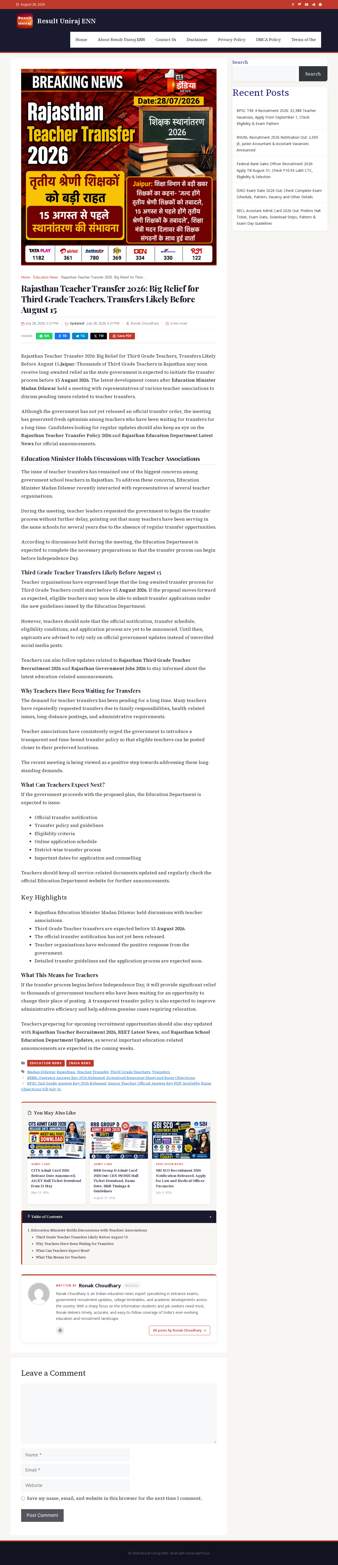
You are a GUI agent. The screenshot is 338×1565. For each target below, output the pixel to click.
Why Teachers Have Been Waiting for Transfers (75, 1244)
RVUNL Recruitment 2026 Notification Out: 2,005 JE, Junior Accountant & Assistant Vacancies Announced (277, 144)
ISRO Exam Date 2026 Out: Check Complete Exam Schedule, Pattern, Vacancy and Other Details (279, 193)
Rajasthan (66, 1071)
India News (80, 1063)
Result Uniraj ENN (66, 20)
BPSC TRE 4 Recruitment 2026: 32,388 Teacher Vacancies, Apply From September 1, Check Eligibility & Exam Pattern (276, 117)
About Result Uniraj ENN (121, 39)
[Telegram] (313, 4)
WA (46, 336)
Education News (45, 277)
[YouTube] (306, 4)
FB (65, 336)
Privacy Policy (232, 39)
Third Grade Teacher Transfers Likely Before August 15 (82, 1237)
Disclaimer (197, 39)
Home (81, 39)
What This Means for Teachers (61, 1257)
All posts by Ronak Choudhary (177, 1330)
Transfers (161, 1071)
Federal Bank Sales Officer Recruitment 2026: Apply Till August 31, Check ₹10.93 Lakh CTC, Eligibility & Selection (275, 170)
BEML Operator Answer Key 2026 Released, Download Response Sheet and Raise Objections (111, 1077)
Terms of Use (304, 39)
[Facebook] (293, 4)
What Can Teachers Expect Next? (63, 1250)
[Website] (60, 1330)
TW (101, 336)
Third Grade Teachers (130, 1071)
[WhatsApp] (320, 4)
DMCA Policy (268, 39)
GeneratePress (198, 1553)
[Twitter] (300, 4)
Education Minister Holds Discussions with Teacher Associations (89, 1230)
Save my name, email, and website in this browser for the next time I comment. (114, 1498)
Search (240, 62)
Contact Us (166, 39)
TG (82, 336)
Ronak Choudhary (100, 1285)
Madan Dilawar (41, 1071)
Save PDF (124, 336)
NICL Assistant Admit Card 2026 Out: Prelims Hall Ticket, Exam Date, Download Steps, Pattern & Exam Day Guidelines (279, 217)
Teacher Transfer (93, 1071)
